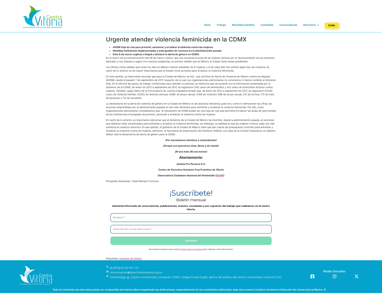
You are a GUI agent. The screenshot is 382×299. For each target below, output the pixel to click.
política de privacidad (191, 249)
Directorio (309, 25)
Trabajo (221, 25)
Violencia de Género (130, 258)
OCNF (220, 175)
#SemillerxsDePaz (243, 25)
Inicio (207, 25)
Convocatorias (288, 25)
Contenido (267, 25)
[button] (42, 16)
